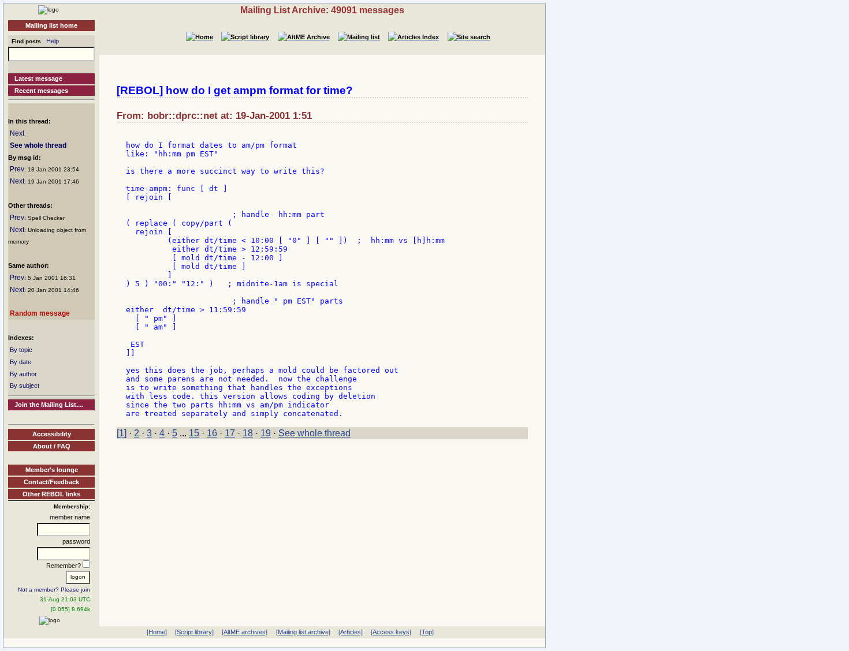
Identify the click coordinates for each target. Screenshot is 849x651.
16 (212, 433)
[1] (121, 433)
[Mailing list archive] (303, 631)
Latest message (38, 78)
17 (230, 433)
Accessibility (51, 434)
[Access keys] (391, 631)
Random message (40, 313)
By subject (24, 385)
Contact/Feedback (51, 481)
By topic (21, 349)
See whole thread (38, 145)
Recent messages (41, 90)
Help (52, 41)
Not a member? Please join (54, 589)
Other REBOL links (51, 494)
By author (23, 374)
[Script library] (194, 631)
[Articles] (350, 631)
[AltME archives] (244, 631)
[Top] (427, 631)
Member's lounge (51, 469)
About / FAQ (51, 446)
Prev (17, 169)
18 (248, 433)
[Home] (48, 9)
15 (194, 433)
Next (17, 133)
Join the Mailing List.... (48, 404)
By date (20, 361)
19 (265, 433)
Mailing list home (51, 25)
